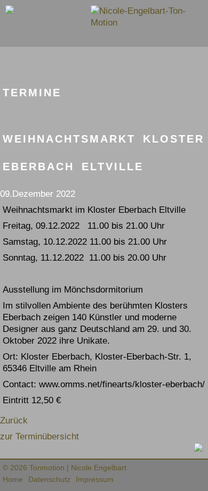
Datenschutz (49, 479)
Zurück (14, 420)
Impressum (95, 479)
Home (13, 479)
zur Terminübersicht (39, 436)
